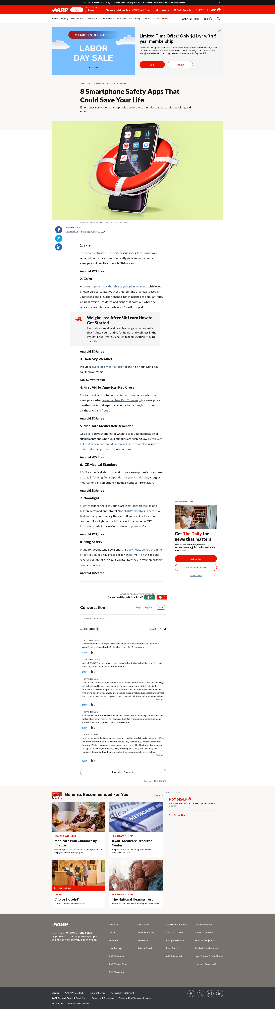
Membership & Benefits (117, 10)
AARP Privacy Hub (74, 992)
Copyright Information (103, 998)
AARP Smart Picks (141, 10)
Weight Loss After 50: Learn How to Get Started (120, 320)
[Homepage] (60, 10)
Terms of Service (97, 992)
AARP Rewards (116, 956)
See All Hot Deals (178, 815)
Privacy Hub (196, 575)
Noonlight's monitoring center (137, 511)
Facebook (58, 229)
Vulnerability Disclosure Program (135, 998)
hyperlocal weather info (107, 366)
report (159, 652)
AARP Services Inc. (175, 956)
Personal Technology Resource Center (103, 83)
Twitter (58, 238)
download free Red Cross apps (121, 400)
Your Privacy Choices (78, 1003)
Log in (139, 607)
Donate (112, 932)
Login (213, 9)
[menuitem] (55, 20)
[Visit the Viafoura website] (160, 781)
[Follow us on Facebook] (191, 993)
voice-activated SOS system (104, 253)
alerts (89, 433)
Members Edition (161, 10)
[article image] (207, 18)
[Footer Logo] (74, 924)
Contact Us (143, 924)
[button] (218, 18)
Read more (160, 699)
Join (152, 64)
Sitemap (56, 992)
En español (72, 231)
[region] (123, 695)
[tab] (89, 629)
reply (84, 652)
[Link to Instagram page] (210, 993)
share (149, 652)
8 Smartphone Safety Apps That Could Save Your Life (129, 95)
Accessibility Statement (122, 992)
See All (157, 795)
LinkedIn (58, 247)
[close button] (219, 30)
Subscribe (195, 558)
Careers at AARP (174, 932)
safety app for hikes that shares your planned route (114, 286)
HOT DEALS (178, 799)
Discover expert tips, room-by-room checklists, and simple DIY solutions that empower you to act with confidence (134, 2)
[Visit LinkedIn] (219, 993)
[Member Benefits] (58, 795)
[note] (137, 222)
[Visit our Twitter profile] (200, 993)
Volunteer (113, 940)
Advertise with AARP (176, 924)
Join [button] (77, 10)
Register (200, 9)
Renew (180, 64)
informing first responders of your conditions (119, 477)
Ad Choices (57, 1003)
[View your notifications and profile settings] (165, 629)
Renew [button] (91, 10)
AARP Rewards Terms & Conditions (69, 998)
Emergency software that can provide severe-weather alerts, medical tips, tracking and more (135, 109)
